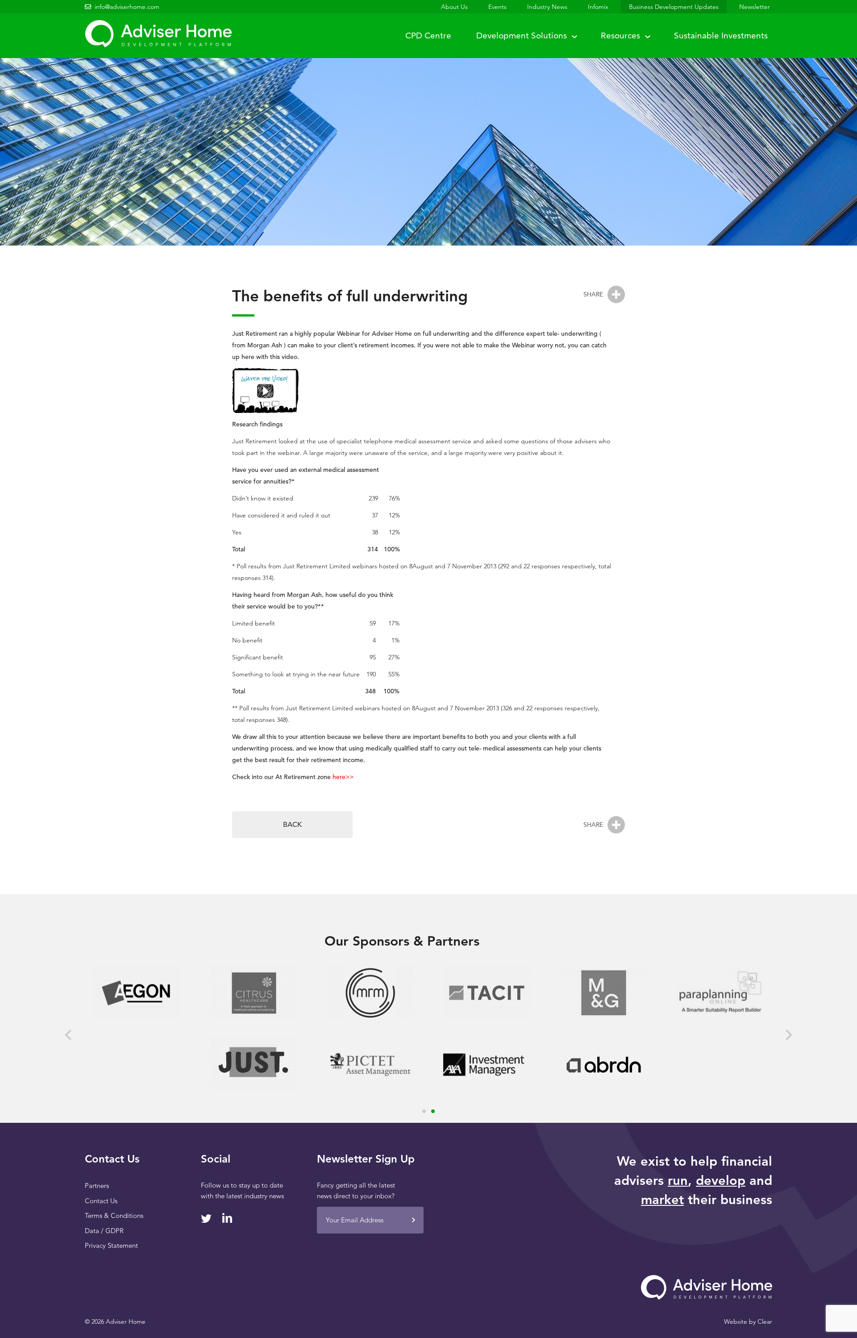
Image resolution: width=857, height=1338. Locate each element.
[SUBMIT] (413, 1220)
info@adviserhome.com (127, 7)
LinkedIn (227, 1218)
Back (292, 824)
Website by (748, 1321)
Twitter (206, 1218)
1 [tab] (424, 1111)
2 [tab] (433, 1111)
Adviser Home (158, 33)
